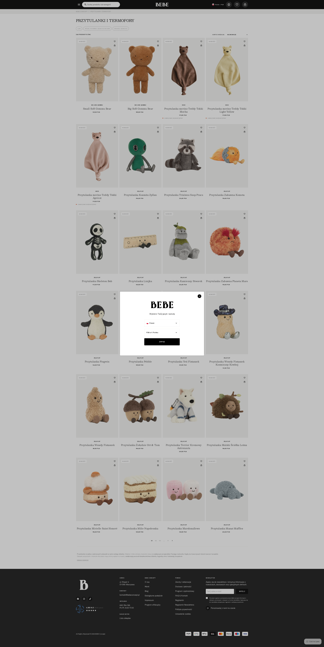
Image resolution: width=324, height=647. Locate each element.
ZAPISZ (162, 342)
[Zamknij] (199, 296)
